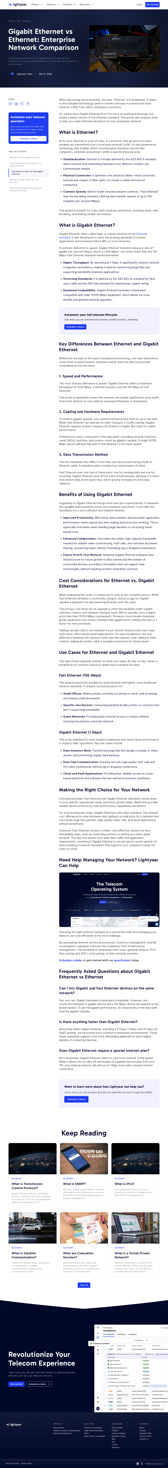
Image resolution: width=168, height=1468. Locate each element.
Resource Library (119, 1436)
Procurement (58, 1428)
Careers (142, 1430)
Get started (16, 1384)
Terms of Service (12, 1463)
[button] (37, 4)
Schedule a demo (70, 960)
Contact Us (144, 1439)
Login (139, 4)
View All (84, 1285)
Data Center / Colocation (94, 1436)
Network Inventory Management (66, 1430)
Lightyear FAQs (145, 1433)
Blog (114, 1439)
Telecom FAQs (145, 1436)
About (141, 1428)
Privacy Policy (26, 1463)
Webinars (115, 1447)
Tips (113, 1442)
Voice (86, 1433)
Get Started (152, 4)
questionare (122, 960)
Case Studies (117, 1428)
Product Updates (119, 1433)
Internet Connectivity (93, 1428)
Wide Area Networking (93, 1430)
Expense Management (62, 1433)
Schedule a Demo (28, 138)
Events (114, 1444)
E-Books (115, 1430)
